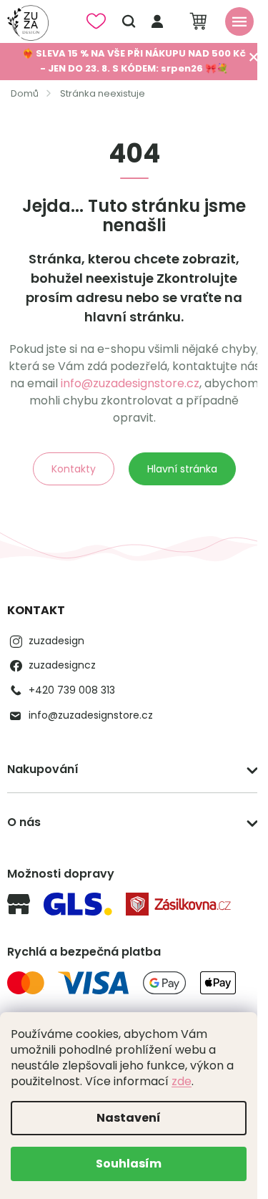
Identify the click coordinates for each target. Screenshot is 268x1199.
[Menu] (239, 21)
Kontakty (73, 469)
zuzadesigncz (62, 665)
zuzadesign (56, 641)
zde (182, 1081)
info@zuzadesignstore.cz (130, 383)
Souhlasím (129, 1163)
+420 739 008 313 (72, 690)
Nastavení (128, 1118)
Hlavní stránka (182, 469)
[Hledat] (128, 21)
